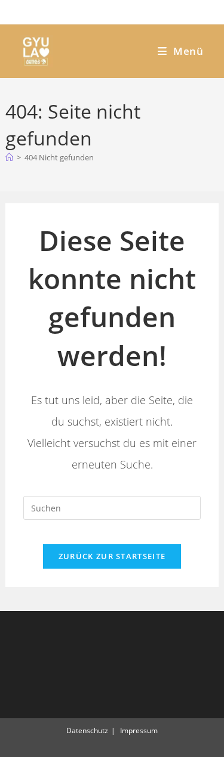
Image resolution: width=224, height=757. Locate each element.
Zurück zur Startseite (112, 556)
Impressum (139, 730)
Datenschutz (87, 730)
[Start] (9, 157)
